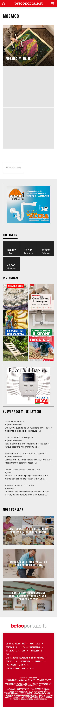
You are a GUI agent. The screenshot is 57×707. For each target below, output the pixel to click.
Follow (28, 242)
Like (11, 242)
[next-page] (49, 521)
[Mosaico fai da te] (28, 45)
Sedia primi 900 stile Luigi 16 (19, 437)
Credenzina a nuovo (14, 421)
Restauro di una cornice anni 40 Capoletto (25, 453)
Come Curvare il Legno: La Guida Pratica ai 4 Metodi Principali (28, 530)
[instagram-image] (15, 297)
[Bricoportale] (28, 4)
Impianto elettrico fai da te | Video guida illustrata (28, 563)
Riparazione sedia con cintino (19, 485)
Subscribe (11, 258)
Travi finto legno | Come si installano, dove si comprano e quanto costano (28, 596)
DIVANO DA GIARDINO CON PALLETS (22, 469)
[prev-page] (44, 521)
